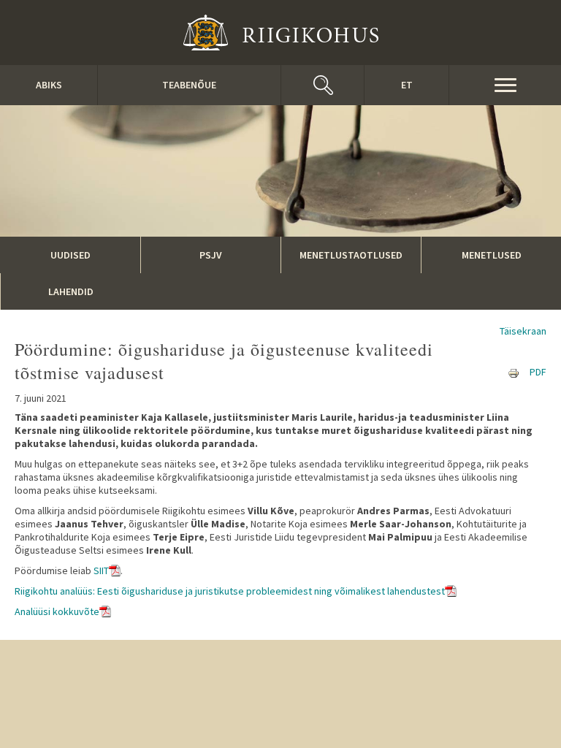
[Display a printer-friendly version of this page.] (513, 371)
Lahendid (71, 291)
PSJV (210, 255)
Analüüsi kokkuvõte (57, 611)
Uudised (70, 255)
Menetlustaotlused (350, 255)
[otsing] (322, 85)
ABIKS (49, 84)
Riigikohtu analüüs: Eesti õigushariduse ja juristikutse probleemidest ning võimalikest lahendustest (230, 591)
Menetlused (492, 255)
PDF (538, 371)
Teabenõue (189, 84)
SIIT (101, 570)
